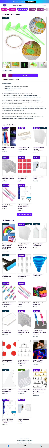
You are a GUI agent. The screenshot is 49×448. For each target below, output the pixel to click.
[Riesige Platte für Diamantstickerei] (9, 319)
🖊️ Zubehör (32, 9)
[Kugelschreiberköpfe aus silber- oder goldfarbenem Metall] (40, 378)
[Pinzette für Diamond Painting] (9, 193)
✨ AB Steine (41, 9)
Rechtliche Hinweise (24, 438)
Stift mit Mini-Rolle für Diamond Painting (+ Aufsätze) (23, 206)
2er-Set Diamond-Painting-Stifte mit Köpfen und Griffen (39, 332)
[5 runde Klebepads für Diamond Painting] (9, 349)
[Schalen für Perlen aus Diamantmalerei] (24, 264)
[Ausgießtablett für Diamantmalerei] (40, 232)
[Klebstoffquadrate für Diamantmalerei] (24, 166)
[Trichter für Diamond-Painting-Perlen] (40, 263)
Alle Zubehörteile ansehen (24, 214)
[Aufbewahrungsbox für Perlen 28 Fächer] (24, 378)
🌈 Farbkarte (12, 9)
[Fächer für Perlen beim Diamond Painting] (9, 292)
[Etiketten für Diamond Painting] (40, 166)
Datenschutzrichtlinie (24, 442)
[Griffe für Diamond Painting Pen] (40, 292)
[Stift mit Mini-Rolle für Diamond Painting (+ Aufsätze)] (24, 193)
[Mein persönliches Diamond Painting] (40, 349)
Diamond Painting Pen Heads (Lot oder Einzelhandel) (23, 362)
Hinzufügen (25, 75)
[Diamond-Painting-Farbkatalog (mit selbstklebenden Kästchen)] (9, 232)
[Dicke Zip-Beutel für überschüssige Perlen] (9, 166)
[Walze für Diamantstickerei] (9, 264)
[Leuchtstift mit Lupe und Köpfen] (9, 136)
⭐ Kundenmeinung (22, 9)
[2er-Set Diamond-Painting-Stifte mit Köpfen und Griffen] (40, 319)
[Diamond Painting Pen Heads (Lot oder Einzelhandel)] (24, 349)
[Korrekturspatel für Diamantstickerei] (9, 378)
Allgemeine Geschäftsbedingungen (24, 440)
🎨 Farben (4, 9)
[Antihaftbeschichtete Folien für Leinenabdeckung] (40, 136)
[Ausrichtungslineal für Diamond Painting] (24, 136)
